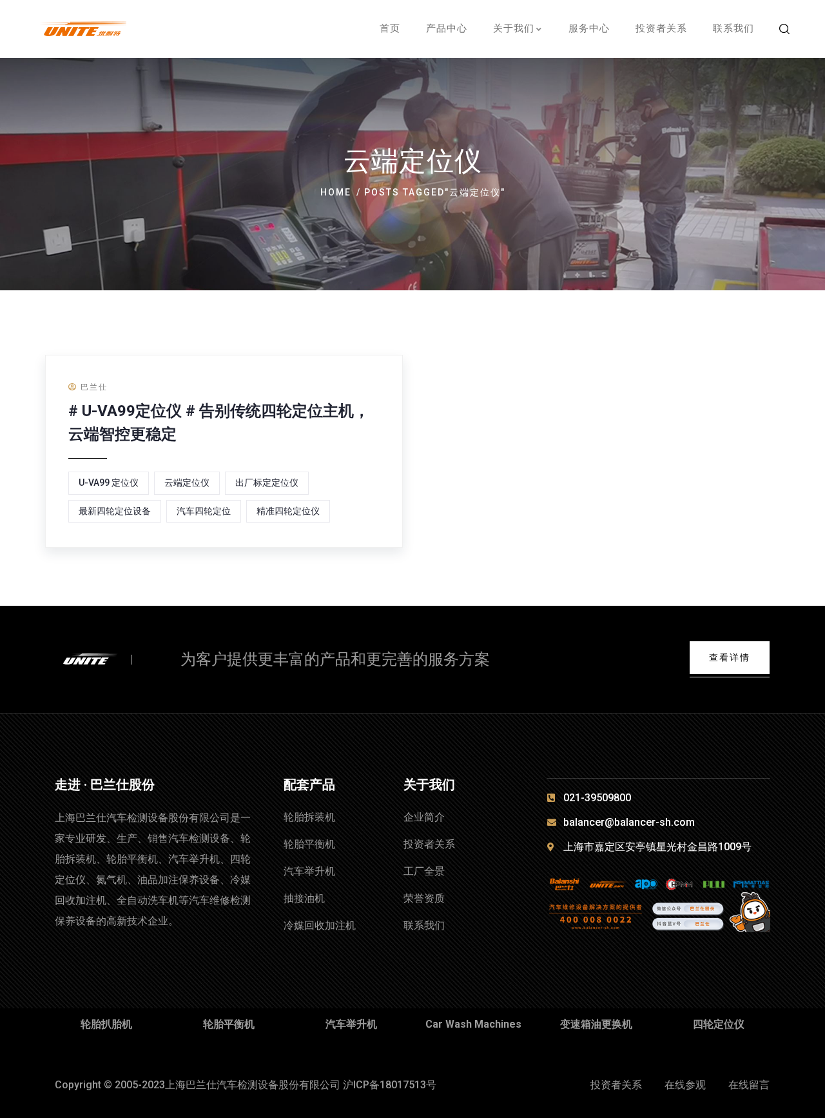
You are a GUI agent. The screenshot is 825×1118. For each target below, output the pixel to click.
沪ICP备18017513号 (389, 1085)
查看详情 (729, 657)
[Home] (101, 660)
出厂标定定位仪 (266, 482)
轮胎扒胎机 (106, 1024)
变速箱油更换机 (596, 1024)
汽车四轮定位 (204, 511)
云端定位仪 (186, 482)
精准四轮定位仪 (288, 511)
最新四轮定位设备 (115, 511)
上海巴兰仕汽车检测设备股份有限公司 (252, 1085)
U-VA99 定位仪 (109, 482)
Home (335, 192)
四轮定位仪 (718, 1024)
